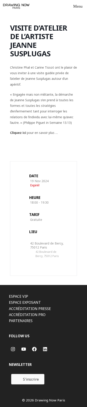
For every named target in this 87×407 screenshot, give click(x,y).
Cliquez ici (18, 133)
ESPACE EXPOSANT (25, 302)
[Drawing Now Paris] (16, 6)
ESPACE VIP (18, 296)
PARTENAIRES (21, 320)
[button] (27, 379)
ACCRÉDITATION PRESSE (30, 308)
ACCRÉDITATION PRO (27, 314)
